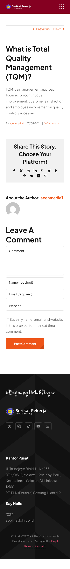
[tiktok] (28, 426)
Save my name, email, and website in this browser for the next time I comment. (34, 325)
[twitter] (9, 426)
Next (57, 29)
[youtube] (38, 426)
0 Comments (52, 123)
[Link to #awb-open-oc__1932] (62, 6)
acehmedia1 (16, 123)
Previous (43, 29)
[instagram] (19, 426)
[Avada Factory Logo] (20, 6)
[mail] (48, 426)
